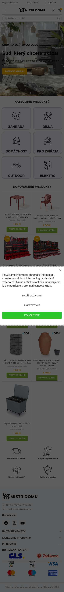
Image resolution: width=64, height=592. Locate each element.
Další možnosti (32, 295)
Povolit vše (32, 315)
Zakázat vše (32, 305)
